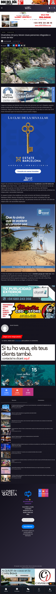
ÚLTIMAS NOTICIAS (10, 32)
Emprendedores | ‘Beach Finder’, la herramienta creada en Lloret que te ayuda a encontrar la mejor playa (32, 429)
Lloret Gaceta (6, 41)
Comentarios (41, 400)
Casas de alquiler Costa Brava (28, 567)
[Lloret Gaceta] (28, 8)
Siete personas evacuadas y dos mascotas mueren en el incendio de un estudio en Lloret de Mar (32, 420)
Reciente (14, 400)
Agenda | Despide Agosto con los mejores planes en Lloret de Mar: (25, 436)
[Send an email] (10, 41)
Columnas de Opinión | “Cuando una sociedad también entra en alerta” (27, 452)
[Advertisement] (18, 551)
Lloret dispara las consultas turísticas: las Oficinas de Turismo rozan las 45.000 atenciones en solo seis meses (33, 460)
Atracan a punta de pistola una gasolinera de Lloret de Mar (24, 413)
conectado (18, 340)
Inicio (3, 29)
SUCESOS (7, 29)
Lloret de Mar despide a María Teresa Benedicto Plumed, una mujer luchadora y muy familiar (31, 467)
